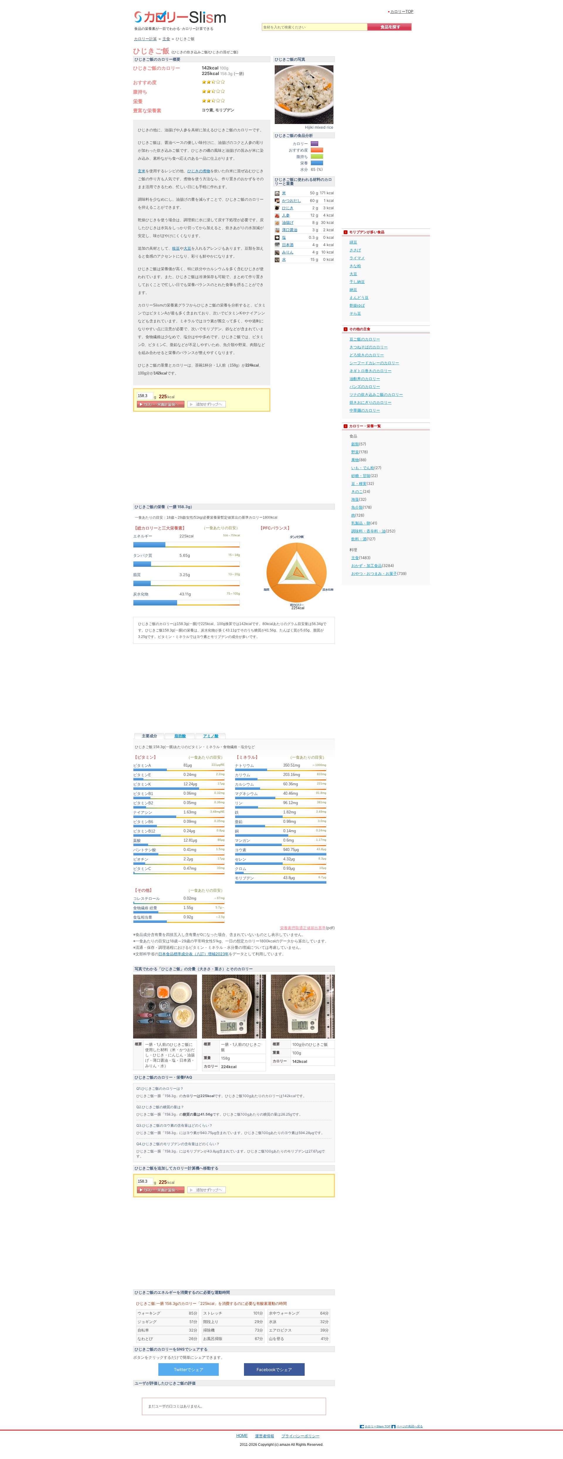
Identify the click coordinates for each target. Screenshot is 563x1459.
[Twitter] (188, 1369)
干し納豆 (357, 281)
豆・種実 (359, 483)
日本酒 (288, 244)
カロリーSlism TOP (378, 1426)
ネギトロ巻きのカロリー (370, 370)
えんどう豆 (359, 297)
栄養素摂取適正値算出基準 (303, 927)
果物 (355, 459)
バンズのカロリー (365, 386)
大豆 (187, 248)
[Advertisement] (182, 459)
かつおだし (291, 200)
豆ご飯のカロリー (365, 339)
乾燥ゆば (357, 305)
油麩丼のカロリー (365, 378)
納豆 (353, 289)
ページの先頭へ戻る (409, 1426)
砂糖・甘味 (360, 475)
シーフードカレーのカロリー (374, 362)
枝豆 (176, 248)
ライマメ (357, 258)
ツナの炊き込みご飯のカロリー (376, 394)
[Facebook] (274, 1369)
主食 (355, 557)
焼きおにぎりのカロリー (370, 402)
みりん (288, 252)
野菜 (355, 452)
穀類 (355, 444)
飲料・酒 (359, 539)
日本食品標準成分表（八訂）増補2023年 (193, 953)
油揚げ (288, 222)
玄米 (141, 171)
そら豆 (355, 313)
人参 (286, 215)
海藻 (355, 499)
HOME (242, 1436)
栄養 (138, 101)
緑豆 (353, 242)
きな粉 (355, 265)
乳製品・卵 (360, 523)
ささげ (355, 250)
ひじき (288, 207)
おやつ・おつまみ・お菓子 (374, 573)
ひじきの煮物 (198, 171)
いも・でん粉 (362, 467)
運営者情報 (264, 1436)
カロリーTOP (401, 11)
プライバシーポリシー (301, 1436)
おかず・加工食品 (366, 565)
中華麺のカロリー (365, 410)
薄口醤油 (289, 229)
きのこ (357, 491)
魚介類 (357, 507)
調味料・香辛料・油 (368, 531)
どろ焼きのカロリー (367, 355)
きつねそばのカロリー (369, 347)
